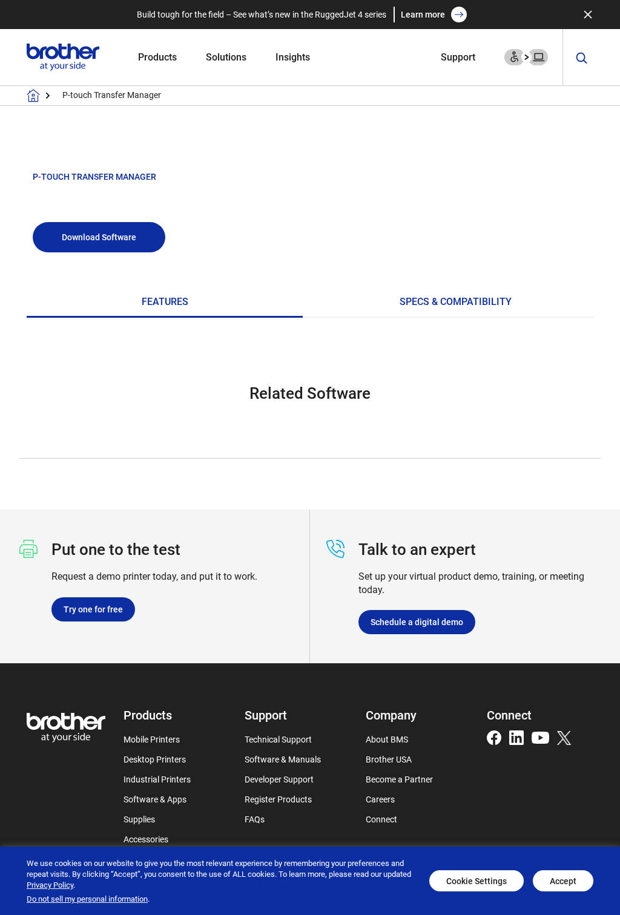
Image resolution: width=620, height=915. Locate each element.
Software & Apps (155, 799)
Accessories (146, 839)
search (581, 58)
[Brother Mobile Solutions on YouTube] (540, 737)
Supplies (139, 819)
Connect (381, 819)
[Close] (588, 14)
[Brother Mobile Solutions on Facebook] (494, 737)
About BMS (387, 739)
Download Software (99, 237)
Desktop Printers (155, 759)
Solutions (226, 56)
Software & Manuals (283, 759)
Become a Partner (399, 779)
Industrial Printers (157, 779)
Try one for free (93, 609)
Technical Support (278, 739)
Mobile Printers (152, 739)
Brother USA (389, 759)
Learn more (423, 14)
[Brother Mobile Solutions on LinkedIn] (516, 737)
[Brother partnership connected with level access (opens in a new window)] (526, 56)
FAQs (255, 819)
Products (157, 56)
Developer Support (279, 779)
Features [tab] (165, 301)
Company (391, 715)
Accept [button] (563, 881)
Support (458, 56)
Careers (380, 799)
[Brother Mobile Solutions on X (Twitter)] (564, 737)
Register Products (278, 799)
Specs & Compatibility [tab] (456, 301)
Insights (292, 56)
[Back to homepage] (33, 96)
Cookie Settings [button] (476, 881)
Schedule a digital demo (417, 622)
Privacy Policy (50, 884)
